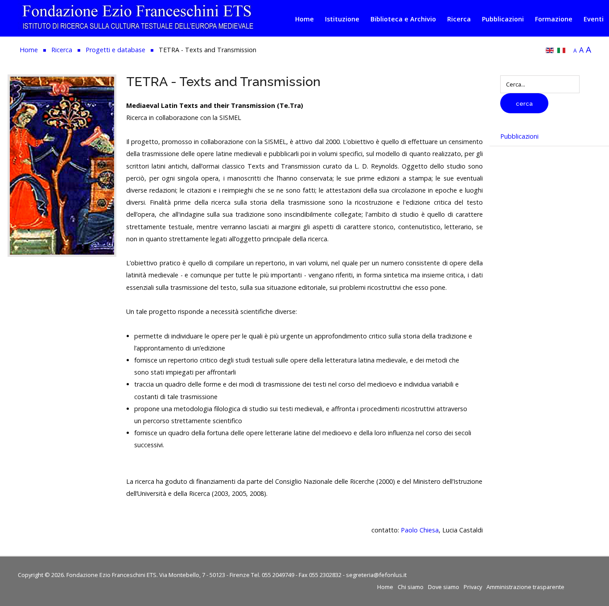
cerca (524, 103)
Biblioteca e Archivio (403, 19)
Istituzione (342, 19)
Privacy (473, 587)
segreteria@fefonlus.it (376, 575)
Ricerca (459, 19)
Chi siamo (411, 587)
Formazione (553, 19)
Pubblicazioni (503, 19)
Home (304, 19)
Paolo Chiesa (420, 530)
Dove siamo (443, 587)
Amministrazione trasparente (525, 587)
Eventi (594, 19)
